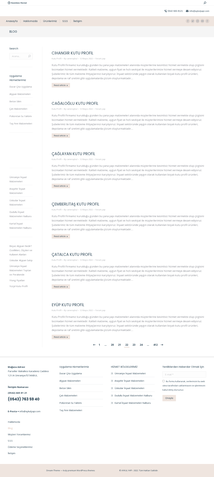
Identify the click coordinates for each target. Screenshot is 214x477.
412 (155, 344)
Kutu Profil (57, 58)
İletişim (11, 453)
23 (134, 344)
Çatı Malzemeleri (18, 108)
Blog (10, 428)
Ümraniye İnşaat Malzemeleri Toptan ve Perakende (20, 270)
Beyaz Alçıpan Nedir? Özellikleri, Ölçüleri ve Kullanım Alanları (20, 250)
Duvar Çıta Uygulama (20, 86)
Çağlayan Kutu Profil (73, 153)
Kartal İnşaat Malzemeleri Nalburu (20, 225)
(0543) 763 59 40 (23, 399)
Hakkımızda (14, 421)
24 (141, 344)
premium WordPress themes (81, 470)
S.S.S (10, 440)
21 (119, 344)
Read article (59, 85)
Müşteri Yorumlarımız (19, 434)
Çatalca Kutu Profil (72, 254)
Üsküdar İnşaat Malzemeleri (17, 202)
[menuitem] (11, 21)
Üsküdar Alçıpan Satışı (20, 260)
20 (112, 344)
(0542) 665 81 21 (17, 392)
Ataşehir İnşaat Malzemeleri (17, 191)
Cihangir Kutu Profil (72, 53)
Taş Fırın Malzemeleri (20, 123)
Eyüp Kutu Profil (68, 304)
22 (126, 344)
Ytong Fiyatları (17, 280)
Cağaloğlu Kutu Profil (75, 103)
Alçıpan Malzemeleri (20, 94)
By (70, 58)
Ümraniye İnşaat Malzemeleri (18, 179)
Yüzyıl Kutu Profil (18, 286)
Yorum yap (100, 58)
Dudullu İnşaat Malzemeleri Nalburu (20, 214)
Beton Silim (15, 101)
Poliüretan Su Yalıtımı (20, 116)
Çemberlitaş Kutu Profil (75, 204)
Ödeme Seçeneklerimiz (20, 446)
